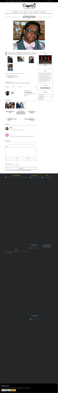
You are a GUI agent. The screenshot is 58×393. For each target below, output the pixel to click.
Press (10, 1)
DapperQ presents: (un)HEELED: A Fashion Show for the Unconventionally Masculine (47, 246)
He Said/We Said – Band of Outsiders (12, 118)
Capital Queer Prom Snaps (28, 92)
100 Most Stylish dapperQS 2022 (10, 112)
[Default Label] (45, 87)
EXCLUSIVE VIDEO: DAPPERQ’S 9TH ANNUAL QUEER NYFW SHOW (16, 244)
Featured (24, 15)
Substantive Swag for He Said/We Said (32, 112)
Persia (29, 18)
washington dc (28, 82)
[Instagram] (47, 87)
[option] (10, 107)
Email (17, 158)
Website (28, 158)
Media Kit (13, 1)
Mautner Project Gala (10, 75)
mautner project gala (22, 82)
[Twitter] (43, 87)
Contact (20, 1)
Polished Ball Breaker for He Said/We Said (29, 118)
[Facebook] (41, 87)
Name (6, 158)
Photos (27, 15)
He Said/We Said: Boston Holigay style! (34, 245)
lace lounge (17, 82)
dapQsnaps (13, 82)
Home (6, 1)
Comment (6, 146)
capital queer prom (8, 82)
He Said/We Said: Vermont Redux (34, 316)
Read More (25, 95)
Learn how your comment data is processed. (24, 170)
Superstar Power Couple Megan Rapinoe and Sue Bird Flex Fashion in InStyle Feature (20, 112)
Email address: (41, 94)
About (17, 1)
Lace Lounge (18, 52)
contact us (10, 253)
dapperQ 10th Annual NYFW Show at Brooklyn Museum (45, 65)
